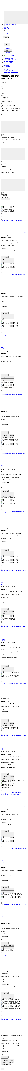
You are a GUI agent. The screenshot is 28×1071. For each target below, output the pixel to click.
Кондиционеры (8, 62)
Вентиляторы (7, 66)
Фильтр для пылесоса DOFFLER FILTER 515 (13, 955)
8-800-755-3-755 (5, 33)
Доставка (6, 25)
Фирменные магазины (10, 24)
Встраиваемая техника (10, 59)
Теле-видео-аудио (8, 63)
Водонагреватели (8, 61)
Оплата (6, 27)
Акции (12, 55)
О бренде (6, 28)
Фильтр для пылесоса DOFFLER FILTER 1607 (13, 274)
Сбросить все (5, 199)
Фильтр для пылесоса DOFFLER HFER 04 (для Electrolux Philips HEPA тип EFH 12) (13, 793)
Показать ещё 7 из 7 (6, 1064)
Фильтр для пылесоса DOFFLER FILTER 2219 (13, 512)
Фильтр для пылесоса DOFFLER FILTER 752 (13, 220)
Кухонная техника (8, 56)
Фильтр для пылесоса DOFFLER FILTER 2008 (13, 626)
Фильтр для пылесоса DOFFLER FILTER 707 (13, 394)
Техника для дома (8, 58)
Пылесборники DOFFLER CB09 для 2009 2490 (13, 683)
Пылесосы (6, 65)
